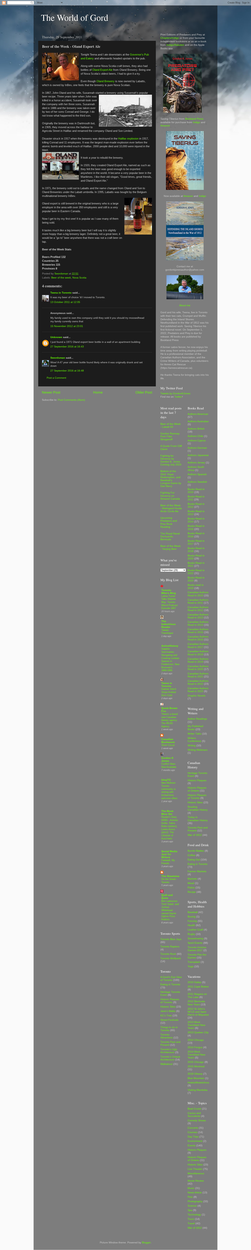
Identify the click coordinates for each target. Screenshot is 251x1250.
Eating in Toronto (170, 984)
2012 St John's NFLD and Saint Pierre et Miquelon (198, 1012)
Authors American (198, 414)
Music (191, 1188)
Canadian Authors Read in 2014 (198, 623)
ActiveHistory (169, 645)
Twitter (178, 396)
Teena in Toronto (61, 292)
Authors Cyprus (197, 440)
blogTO (166, 779)
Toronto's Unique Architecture (170, 1058)
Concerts (193, 1127)
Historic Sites (167, 1006)
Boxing (192, 916)
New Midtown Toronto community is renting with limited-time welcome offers (169, 790)
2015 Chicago (196, 1062)
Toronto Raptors (169, 946)
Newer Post (51, 392)
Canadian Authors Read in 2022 (198, 682)
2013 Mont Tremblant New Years (196, 1025)
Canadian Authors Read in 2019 (198, 660)
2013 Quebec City (198, 1032)
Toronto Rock (168, 954)
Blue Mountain (196, 1078)
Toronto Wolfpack (170, 958)
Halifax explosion (128, 138)
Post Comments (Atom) (71, 400)
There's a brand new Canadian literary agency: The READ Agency (169, 720)
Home (98, 392)
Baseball (193, 912)
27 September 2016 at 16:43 (67, 346)
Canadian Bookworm (168, 741)
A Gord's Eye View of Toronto (171, 978)
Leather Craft (195, 929)
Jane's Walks (167, 1011)
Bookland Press (194, 118)
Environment (195, 1141)
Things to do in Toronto (169, 1029)
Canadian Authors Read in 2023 (198, 690)
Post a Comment (56, 377)
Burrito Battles (196, 850)
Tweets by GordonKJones (175, 393)
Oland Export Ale (102, 69)
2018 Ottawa (195, 1073)
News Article (195, 1192)
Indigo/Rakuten (175, 45)
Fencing (192, 921)
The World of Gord (74, 17)
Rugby (191, 934)
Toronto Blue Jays (170, 939)
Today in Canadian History (198, 819)
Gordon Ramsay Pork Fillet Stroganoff (170, 436)
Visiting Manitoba (197, 1090)
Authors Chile (195, 436)
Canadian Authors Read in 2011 (198, 601)
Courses (192, 1132)
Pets (190, 1197)
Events (192, 1145)
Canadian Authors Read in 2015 (198, 631)
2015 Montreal (196, 1066)
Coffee (191, 855)
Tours (191, 1219)
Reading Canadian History (198, 808)
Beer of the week (61, 277)
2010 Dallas (194, 982)
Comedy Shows (197, 1120)
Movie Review (196, 1180)
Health (191, 925)
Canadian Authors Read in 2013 (198, 616)
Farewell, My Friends (168, 862)
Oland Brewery (105, 81)
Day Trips (193, 1136)
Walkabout (166, 1064)
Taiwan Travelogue (167, 632)
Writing (192, 745)
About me (184, 305)
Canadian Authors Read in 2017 (198, 645)
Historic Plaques (197, 780)
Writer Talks (194, 733)
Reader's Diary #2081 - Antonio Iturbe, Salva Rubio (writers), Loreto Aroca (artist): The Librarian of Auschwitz (169, 828)
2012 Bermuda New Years (196, 1003)
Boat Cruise (194, 1108)
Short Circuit (168, 745)
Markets (192, 878)
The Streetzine (170, 876)
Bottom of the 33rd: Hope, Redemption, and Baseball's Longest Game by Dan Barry (170, 479)
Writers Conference (194, 739)
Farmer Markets (197, 871)
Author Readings (197, 718)
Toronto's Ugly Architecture (168, 1051)
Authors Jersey (196, 462)
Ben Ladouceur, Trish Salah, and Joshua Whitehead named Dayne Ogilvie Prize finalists (170, 910)
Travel (191, 1223)
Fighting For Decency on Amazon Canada (170, 495)
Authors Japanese (198, 455)
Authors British (196, 428)
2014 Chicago (196, 1040)
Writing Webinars (197, 750)
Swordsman (57, 357)
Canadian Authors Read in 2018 (198, 653)
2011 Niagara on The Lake (197, 995)
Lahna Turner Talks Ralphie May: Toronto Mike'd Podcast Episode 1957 (169, 602)
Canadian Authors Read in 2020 (198, 668)
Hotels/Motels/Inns (198, 1082)
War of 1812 (195, 835)
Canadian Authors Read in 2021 (198, 675)
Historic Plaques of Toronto (169, 1001)
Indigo (196, 122)
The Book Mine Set (167, 812)
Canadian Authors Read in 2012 (198, 609)
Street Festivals (169, 1020)
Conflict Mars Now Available (168, 765)
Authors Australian (198, 421)
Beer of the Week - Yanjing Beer (170, 547)
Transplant (194, 962)
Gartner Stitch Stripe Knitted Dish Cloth (168, 692)
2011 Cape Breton (198, 986)
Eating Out (194, 859)
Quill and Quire (167, 896)
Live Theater (195, 1169)
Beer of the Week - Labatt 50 (170, 425)
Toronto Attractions (166, 1036)
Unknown (56, 337)
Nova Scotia (79, 277)
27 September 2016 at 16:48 (67, 370)
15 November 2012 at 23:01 (66, 326)
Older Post (143, 392)
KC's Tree (166, 1015)
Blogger (146, 1242)
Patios (191, 887)
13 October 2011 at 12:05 (65, 302)
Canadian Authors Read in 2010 (198, 594)
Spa (190, 1210)
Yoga (190, 966)
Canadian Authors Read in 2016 (198, 638)
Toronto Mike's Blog (168, 591)
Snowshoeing (195, 938)
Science (192, 1205)
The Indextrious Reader (168, 624)
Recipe (192, 892)
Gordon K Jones (167, 759)
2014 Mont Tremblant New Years (196, 1054)
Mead (191, 883)
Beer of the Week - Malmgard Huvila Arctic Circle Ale (171, 508)
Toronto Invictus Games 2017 (197, 949)
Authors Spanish (197, 474)
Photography (195, 1201)
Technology (194, 1214)
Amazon (165, 125)
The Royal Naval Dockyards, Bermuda (170, 536)
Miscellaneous (196, 1173)
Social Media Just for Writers (169, 854)
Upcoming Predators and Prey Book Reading (168, 522)
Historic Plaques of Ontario (197, 789)
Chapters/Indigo (169, 38)
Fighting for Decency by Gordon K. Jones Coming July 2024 (170, 460)
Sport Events (195, 943)
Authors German (197, 448)
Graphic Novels (196, 695)
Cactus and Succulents (194, 1114)
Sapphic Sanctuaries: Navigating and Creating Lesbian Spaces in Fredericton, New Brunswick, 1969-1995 (170, 659)
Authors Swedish (197, 482)
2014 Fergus (195, 1047)
